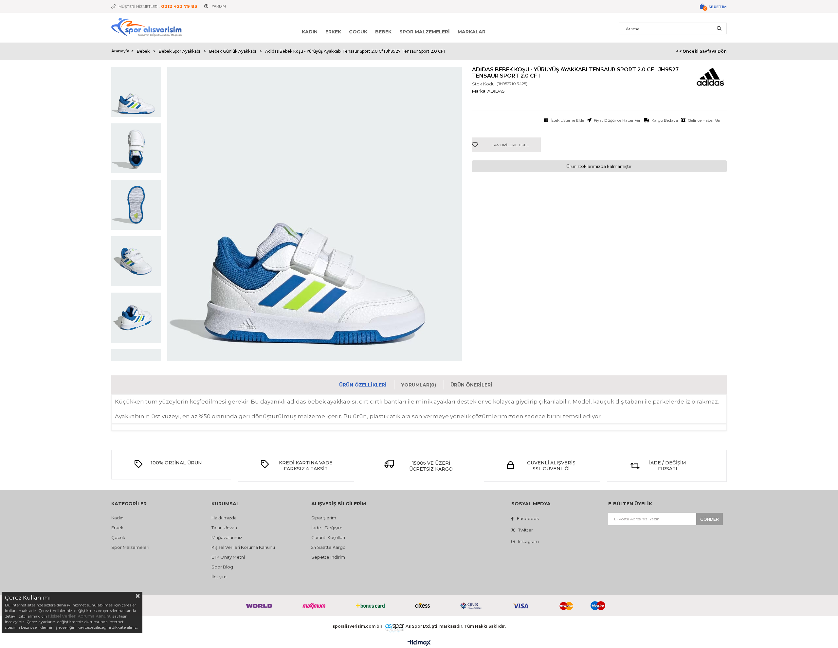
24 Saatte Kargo (328, 547)
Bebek (383, 32)
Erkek (333, 32)
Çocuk (358, 32)
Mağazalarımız (226, 537)
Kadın (310, 32)
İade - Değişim (326, 527)
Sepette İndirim (328, 557)
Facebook (528, 518)
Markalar (471, 32)
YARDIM (219, 6)
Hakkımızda (224, 517)
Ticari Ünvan (224, 527)
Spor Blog (222, 566)
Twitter (525, 529)
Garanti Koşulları (328, 537)
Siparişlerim (323, 517)
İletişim (219, 576)
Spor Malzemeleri (424, 32)
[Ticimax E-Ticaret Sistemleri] (419, 643)
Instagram (528, 541)
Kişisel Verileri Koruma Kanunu (243, 547)
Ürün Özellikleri (363, 385)
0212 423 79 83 (179, 6)
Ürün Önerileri (471, 385)
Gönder (709, 519)
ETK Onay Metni (228, 557)
